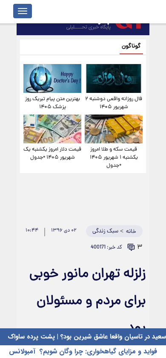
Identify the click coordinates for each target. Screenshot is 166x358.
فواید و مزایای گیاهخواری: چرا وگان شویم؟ (98, 351)
